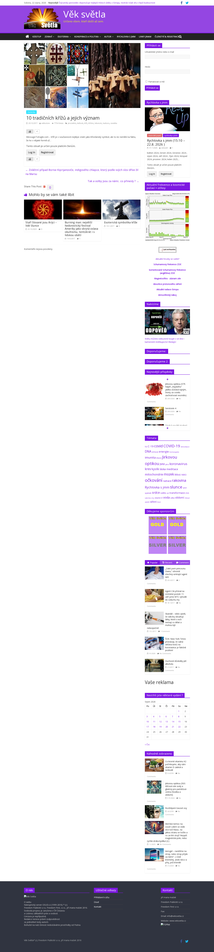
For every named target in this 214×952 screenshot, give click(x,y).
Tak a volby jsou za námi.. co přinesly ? (113, 181)
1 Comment (165, 631)
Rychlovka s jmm (126, 36)
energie (164, 451)
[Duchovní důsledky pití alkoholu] (155, 659)
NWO (183, 474)
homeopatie (174, 452)
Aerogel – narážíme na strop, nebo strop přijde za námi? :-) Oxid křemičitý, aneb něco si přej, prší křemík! (176, 857)
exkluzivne (45, 123)
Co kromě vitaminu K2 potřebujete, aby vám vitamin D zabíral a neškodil (175, 765)
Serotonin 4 (170, 408)
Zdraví (48, 36)
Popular (154, 562)
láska (163, 469)
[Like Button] (29, 131)
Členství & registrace (167, 36)
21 (173, 726)
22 (179, 726)
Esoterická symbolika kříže (120, 222)
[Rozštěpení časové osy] (155, 806)
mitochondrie (154, 474)
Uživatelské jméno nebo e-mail (159, 51)
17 (147, 726)
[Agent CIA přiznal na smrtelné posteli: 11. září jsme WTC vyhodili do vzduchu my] (155, 589)
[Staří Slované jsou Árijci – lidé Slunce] (43, 201)
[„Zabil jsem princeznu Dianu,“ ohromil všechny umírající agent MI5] (155, 566)
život (159, 502)
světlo (163, 493)
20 (167, 726)
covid (158, 445)
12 (160, 721)
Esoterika (63, 36)
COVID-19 (171, 445)
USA (187, 493)
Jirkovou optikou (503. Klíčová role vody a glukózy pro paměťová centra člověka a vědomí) (175, 789)
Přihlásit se (152, 87)
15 (179, 721)
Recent (168, 562)
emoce (155, 452)
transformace (177, 492)
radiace (167, 480)
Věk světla (84, 14)
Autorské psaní (154, 135)
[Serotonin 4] (154, 408)
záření (153, 501)
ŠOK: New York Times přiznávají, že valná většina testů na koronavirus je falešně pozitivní (175, 644)
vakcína (148, 498)
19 (160, 726)
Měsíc (178, 474)
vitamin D (159, 498)
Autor (107, 36)
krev (148, 469)
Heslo (147, 66)
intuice (159, 458)
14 (173, 721)
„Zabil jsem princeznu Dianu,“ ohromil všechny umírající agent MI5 (176, 572)
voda (166, 497)
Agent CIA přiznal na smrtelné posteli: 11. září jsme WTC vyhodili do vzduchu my (176, 595)
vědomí (179, 497)
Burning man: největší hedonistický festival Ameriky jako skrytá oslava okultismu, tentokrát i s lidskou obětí (81, 229)
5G (146, 446)
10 (147, 721)
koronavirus (178, 464)
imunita (150, 457)
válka (172, 498)
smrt (185, 488)
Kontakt (97, 906)
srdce (156, 493)
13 (167, 721)
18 (154, 726)
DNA (148, 451)
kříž (85, 123)
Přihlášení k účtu (101, 897)
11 (154, 721)
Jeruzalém (72, 123)
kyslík (155, 469)
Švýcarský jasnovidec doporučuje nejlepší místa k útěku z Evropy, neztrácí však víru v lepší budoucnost (107, 2)
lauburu (106, 123)
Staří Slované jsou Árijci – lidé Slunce (41, 224)
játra (167, 464)
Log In (31, 152)
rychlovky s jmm (170, 135)
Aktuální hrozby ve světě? (167, 259)
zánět (147, 502)
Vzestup (36, 36)
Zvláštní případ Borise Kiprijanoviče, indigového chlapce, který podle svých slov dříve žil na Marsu (81, 172)
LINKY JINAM (145, 36)
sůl (168, 493)
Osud (96, 902)
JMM (162, 464)
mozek (169, 474)
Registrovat (47, 152)
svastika (113, 123)
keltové (80, 123)
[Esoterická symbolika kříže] (121, 201)
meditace (172, 469)
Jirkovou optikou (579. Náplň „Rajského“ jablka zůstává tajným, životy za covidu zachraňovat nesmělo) (175, 390)
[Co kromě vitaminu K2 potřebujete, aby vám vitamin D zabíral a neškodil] (155, 760)
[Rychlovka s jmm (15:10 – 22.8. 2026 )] (167, 109)
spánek (148, 493)
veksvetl (164, 148)
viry (152, 498)
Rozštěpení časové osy (176, 808)
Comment (184, 562)
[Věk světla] (27, 36)
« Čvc (147, 744)
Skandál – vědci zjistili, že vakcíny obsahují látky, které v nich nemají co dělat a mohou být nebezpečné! (166, 620)
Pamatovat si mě (156, 81)
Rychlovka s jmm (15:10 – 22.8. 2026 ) (166, 142)
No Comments (165, 653)
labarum (98, 123)
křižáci (91, 123)
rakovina (179, 480)
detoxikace (185, 447)
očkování (153, 480)
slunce (176, 487)
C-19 (151, 446)
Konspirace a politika (86, 36)
